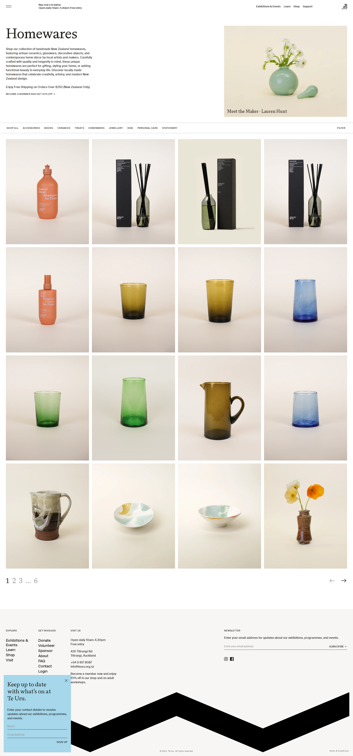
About (43, 655)
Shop (296, 6)
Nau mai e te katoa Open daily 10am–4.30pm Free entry (60, 6)
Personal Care (148, 128)
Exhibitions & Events (268, 6)
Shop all (12, 128)
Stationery (169, 128)
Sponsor (45, 650)
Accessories (31, 128)
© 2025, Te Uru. (176, 751)
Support (308, 6)
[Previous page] (332, 580)
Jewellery (116, 128)
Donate (44, 640)
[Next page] (344, 581)
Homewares (96, 128)
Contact (45, 666)
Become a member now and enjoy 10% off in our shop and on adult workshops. (93, 678)
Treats (79, 128)
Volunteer (46, 645)
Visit (9, 660)
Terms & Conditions (339, 751)
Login (43, 671)
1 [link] (7, 580)
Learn (287, 6)
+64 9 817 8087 (81, 662)
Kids (130, 128)
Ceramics (63, 128)
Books (48, 128)
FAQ (41, 661)
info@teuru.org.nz (82, 667)
